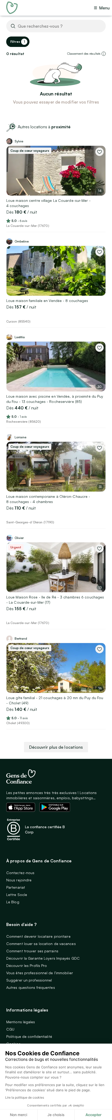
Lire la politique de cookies (24, 1097)
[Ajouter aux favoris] (99, 152)
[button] (104, 54)
